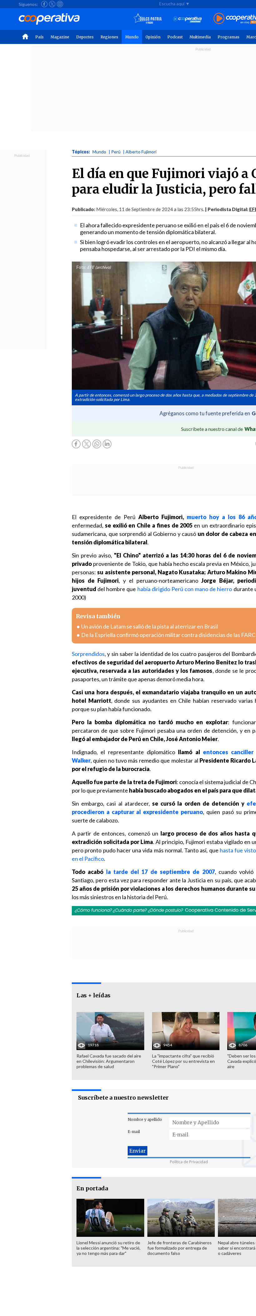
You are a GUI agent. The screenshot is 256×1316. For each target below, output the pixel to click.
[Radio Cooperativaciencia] (187, 18)
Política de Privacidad (189, 1161)
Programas (228, 37)
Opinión (152, 37)
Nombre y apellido (145, 1119)
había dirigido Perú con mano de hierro (184, 589)
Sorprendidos (88, 653)
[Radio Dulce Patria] (147, 19)
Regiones (109, 37)
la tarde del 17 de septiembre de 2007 (160, 871)
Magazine (60, 37)
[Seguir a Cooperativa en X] (52, 4)
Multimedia (200, 37)
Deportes (85, 37)
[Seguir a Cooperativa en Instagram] (60, 4)
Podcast (175, 37)
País (39, 37)
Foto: (81, 267)
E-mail (134, 1131)
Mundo (132, 37)
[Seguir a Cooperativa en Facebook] (44, 4)
